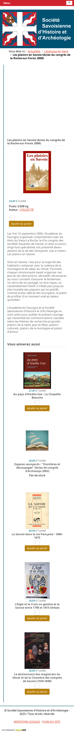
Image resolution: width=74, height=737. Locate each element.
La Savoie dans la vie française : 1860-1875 (37, 535)
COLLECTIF (27, 210)
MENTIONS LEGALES (27, 722)
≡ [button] (69, 2)
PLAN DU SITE (51, 722)
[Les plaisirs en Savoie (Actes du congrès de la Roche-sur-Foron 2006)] (37, 172)
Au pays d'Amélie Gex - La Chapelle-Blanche (37, 395)
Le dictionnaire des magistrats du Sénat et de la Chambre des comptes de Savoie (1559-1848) (37, 677)
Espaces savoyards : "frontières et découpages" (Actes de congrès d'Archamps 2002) (37, 467)
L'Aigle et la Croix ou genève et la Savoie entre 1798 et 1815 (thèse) (37, 605)
